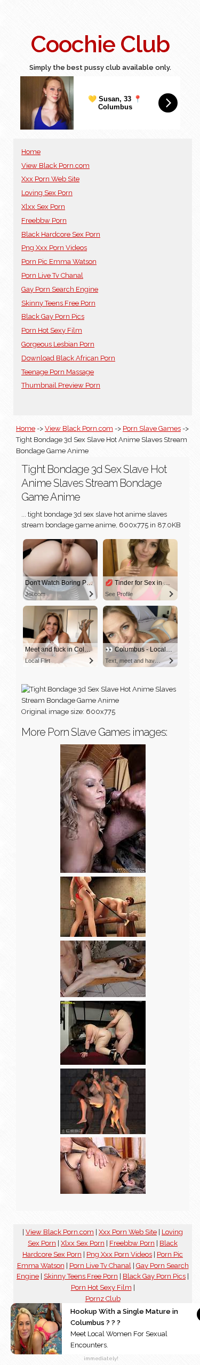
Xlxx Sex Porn (43, 207)
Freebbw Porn (44, 220)
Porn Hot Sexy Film (51, 330)
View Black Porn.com (55, 166)
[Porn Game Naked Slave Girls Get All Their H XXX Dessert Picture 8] (103, 870)
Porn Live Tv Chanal (52, 275)
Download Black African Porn (68, 358)
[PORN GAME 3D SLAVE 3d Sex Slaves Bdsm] (103, 934)
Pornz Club (103, 1299)
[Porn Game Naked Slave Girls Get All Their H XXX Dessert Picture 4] (103, 1191)
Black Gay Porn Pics (52, 316)
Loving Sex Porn (47, 193)
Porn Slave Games (152, 428)
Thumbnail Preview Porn (60, 385)
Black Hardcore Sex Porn (60, 234)
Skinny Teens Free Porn (58, 303)
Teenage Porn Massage (57, 372)
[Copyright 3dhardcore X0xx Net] (103, 1132)
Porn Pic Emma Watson (59, 262)
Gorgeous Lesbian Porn (57, 344)
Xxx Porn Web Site (50, 179)
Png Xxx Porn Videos (54, 248)
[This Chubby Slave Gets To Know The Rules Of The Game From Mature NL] (103, 1062)
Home (31, 152)
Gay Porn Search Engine (59, 289)
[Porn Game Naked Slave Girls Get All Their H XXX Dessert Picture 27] (103, 995)
